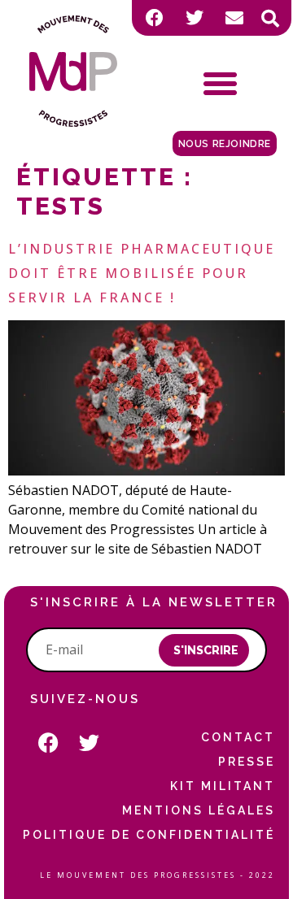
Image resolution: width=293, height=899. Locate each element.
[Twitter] (194, 18)
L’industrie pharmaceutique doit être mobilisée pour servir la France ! (141, 273)
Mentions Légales (198, 810)
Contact (238, 737)
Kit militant (222, 786)
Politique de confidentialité (149, 834)
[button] (270, 19)
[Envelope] (234, 18)
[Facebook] (155, 18)
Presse (246, 761)
